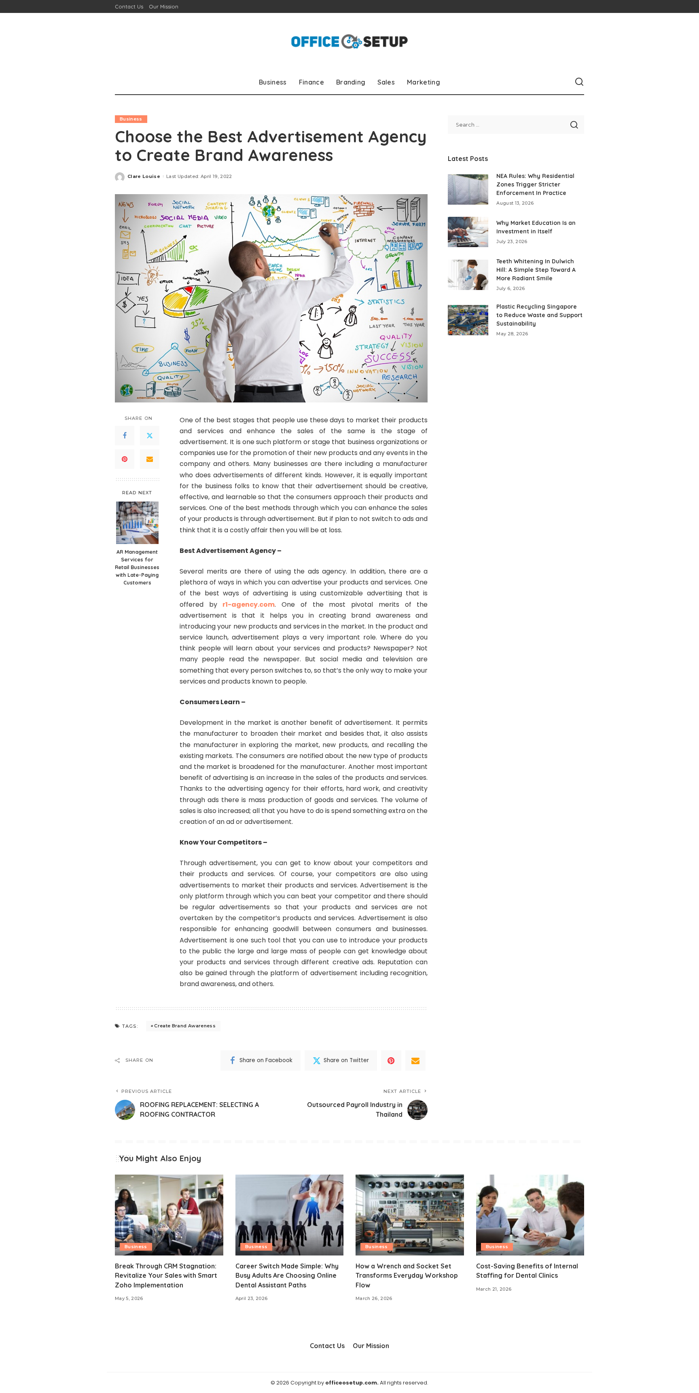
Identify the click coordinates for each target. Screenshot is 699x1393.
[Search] (579, 82)
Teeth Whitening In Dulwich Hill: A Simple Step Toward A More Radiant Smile (536, 270)
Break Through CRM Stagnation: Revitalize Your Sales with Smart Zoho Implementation (166, 1275)
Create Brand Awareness (185, 1026)
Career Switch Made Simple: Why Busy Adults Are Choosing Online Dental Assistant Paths (287, 1275)
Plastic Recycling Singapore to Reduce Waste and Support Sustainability (539, 315)
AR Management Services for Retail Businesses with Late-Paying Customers (137, 567)
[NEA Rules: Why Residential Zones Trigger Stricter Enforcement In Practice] (468, 189)
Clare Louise (143, 176)
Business (131, 119)
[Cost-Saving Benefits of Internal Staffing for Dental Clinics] (530, 1215)
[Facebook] (124, 435)
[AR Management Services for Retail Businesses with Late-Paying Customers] (137, 523)
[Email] (149, 459)
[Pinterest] (124, 459)
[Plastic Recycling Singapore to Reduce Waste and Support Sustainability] (468, 320)
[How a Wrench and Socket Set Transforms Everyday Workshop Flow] (410, 1215)
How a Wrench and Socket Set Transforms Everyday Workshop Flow (407, 1275)
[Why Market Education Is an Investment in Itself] (468, 232)
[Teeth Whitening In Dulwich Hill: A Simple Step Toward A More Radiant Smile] (468, 275)
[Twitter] (149, 435)
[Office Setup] (349, 41)
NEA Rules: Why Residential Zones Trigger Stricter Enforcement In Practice (535, 184)
